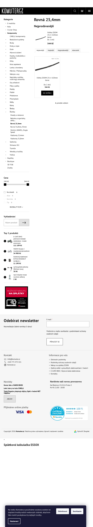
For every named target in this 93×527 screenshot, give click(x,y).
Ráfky (12, 102)
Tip (9, 202)
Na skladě (12, 192)
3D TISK (10, 165)
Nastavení (14, 521)
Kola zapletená (15, 64)
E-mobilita (11, 23)
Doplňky (10, 158)
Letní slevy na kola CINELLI (14, 388)
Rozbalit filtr (15, 207)
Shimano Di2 (14, 145)
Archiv (9, 399)
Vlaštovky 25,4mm (17, 135)
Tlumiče (13, 148)
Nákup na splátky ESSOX (60, 365)
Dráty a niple (14, 46)
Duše (11, 49)
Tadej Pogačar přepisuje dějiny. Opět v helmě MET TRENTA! (22, 392)
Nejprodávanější (63, 50)
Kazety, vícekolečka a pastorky (17, 57)
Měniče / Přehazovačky (18, 71)
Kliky (12, 61)
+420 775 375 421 (14, 362)
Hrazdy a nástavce (17, 115)
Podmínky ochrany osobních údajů (63, 362)
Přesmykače (14, 99)
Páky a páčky (14, 86)
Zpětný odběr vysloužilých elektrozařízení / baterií (69, 368)
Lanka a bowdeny (16, 68)
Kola (9, 27)
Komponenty (12, 33)
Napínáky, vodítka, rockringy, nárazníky (17, 78)
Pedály (12, 89)
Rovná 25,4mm (15, 123)
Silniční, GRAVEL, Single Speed (19, 131)
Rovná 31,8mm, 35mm (18, 127)
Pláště (12, 92)
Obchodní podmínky (58, 359)
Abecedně (75, 50)
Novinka (11, 199)
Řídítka (12, 112)
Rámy (12, 105)
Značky (10, 168)
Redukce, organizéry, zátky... (17, 119)
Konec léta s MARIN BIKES (13, 385)
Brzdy (12, 43)
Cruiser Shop (12, 30)
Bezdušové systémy (17, 40)
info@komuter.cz (13, 359)
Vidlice (12, 155)
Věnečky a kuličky (16, 151)
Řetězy (12, 108)
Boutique (10, 161)
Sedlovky (13, 142)
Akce (10, 196)
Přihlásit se (55, 342)
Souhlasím (77, 511)
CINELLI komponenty (17, 36)
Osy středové (14, 83)
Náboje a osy (14, 74)
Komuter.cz (11, 365)
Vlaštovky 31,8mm (17, 139)
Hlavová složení (15, 52)
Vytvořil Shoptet (83, 431)
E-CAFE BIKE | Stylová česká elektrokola (65, 371)
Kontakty (54, 374)
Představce (14, 95)
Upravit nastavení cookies (53, 431)
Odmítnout (62, 511)
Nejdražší (51, 50)
